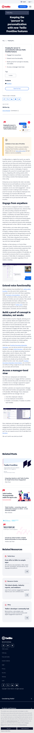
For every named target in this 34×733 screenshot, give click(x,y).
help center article (21, 151)
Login (29, 1)
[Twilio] (6, 6)
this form (5, 433)
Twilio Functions (18, 349)
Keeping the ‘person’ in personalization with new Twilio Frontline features (15, 50)
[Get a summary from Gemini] (7, 645)
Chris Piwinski (6, 110)
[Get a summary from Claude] (12, 645)
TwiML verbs (18, 304)
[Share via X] (7, 99)
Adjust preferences (25, 728)
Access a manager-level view (16, 67)
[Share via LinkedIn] (11, 99)
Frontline (10, 75)
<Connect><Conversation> (13, 295)
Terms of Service (23, 724)
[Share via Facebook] (4, 99)
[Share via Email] (15, 99)
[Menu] (30, 7)
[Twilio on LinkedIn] (12, 685)
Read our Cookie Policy (5, 730)
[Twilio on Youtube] (16, 685)
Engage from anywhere (14, 55)
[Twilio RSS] (19, 99)
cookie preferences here (12, 720)
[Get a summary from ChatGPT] (3, 645)
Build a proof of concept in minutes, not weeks (18, 62)
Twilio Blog (9, 12)
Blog (3, 40)
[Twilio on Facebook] (3, 685)
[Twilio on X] (7, 685)
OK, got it (9, 728)
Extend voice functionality (15, 58)
